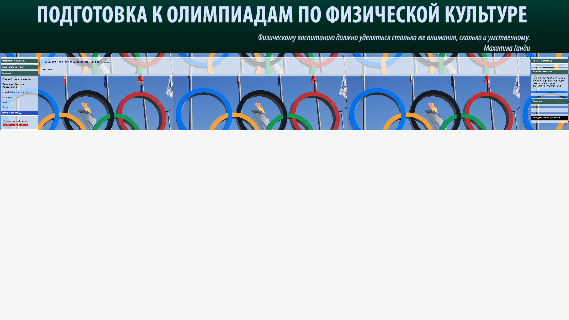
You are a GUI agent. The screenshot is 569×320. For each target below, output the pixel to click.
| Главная (106, 62)
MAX (5, 102)
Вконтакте (7, 107)
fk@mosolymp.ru (19, 92)
